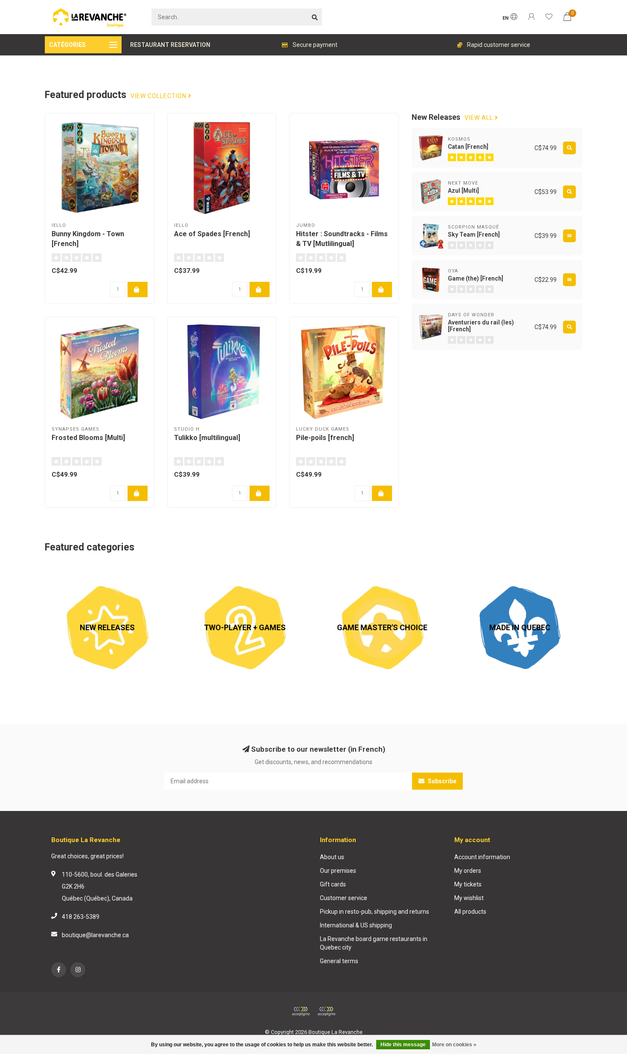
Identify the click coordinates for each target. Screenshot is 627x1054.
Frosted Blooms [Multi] (88, 438)
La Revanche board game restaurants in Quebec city (373, 943)
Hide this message (403, 1045)
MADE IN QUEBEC (481, 569)
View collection (159, 96)
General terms (339, 961)
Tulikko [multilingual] (207, 438)
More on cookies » (454, 1045)
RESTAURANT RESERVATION (170, 44)
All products (470, 911)
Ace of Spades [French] (212, 234)
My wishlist (469, 898)
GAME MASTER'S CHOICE (354, 569)
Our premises (338, 870)
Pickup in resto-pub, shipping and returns (374, 911)
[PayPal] (326, 1011)
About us (332, 857)
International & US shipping (356, 925)
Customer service (343, 898)
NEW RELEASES (66, 569)
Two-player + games (210, 569)
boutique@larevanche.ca (95, 935)
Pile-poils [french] (325, 438)
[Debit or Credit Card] (300, 1011)
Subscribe (441, 781)
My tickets (468, 884)
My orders (467, 870)
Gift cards (333, 884)
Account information (482, 857)
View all (479, 118)
